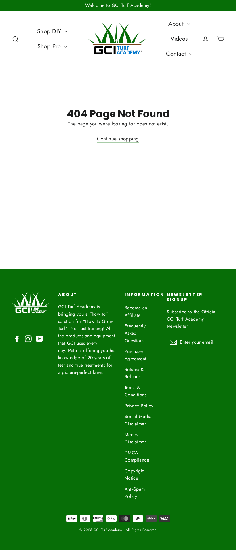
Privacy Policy (139, 405)
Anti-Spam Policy (135, 493)
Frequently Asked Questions (135, 333)
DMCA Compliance (137, 456)
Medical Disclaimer (135, 438)
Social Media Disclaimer (138, 420)
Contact (177, 54)
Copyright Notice (135, 474)
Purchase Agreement (135, 355)
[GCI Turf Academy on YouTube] (39, 338)
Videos (179, 39)
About (177, 24)
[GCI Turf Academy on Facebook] (17, 338)
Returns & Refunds (134, 373)
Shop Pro (50, 46)
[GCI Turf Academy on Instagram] (28, 338)
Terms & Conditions (135, 391)
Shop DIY (50, 31)
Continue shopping (118, 138)
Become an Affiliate (136, 311)
